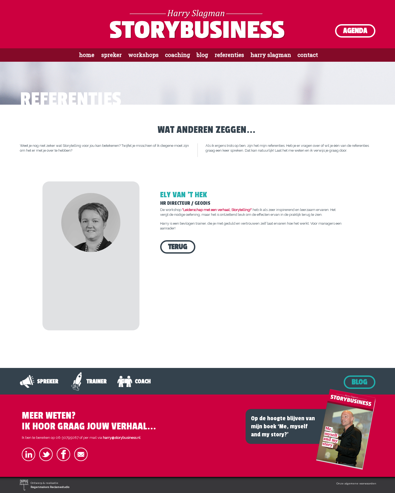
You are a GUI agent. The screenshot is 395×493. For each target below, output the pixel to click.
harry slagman (270, 55)
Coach (143, 381)
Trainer (97, 381)
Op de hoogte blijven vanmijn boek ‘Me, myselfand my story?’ (283, 426)
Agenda (355, 30)
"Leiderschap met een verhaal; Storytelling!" (217, 210)
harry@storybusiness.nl (122, 438)
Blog (359, 382)
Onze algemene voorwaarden (356, 483)
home (86, 55)
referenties (229, 55)
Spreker (47, 381)
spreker (111, 55)
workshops (143, 55)
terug (177, 246)
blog (202, 55)
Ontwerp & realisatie (50, 484)
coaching (177, 55)
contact (307, 55)
